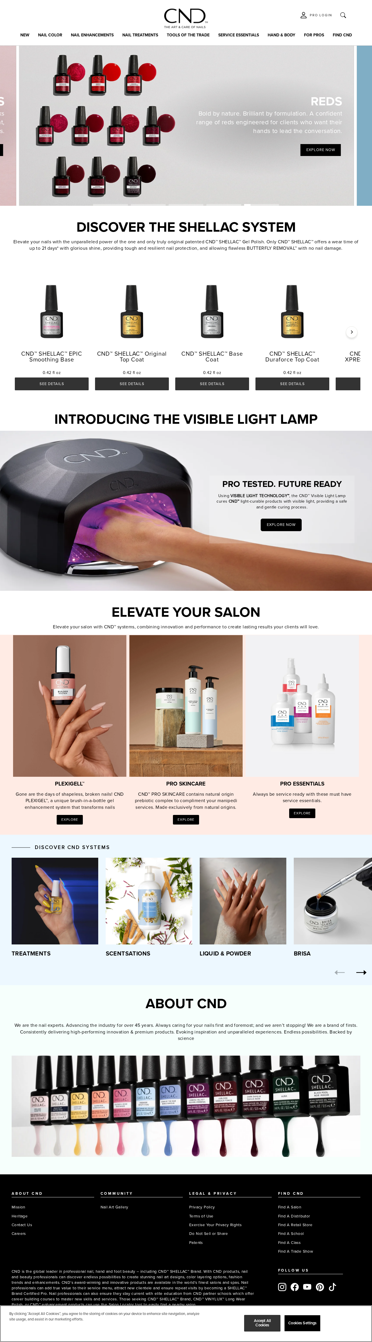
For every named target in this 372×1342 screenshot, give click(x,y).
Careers (19, 1233)
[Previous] (340, 972)
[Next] (351, 332)
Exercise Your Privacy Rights (215, 1224)
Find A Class (289, 1242)
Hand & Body (281, 35)
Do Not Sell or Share (208, 1233)
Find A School (291, 1233)
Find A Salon (289, 1207)
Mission (18, 1207)
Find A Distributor (294, 1216)
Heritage (20, 1216)
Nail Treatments (140, 35)
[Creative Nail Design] (186, 18)
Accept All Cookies (262, 1323)
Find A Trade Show (295, 1251)
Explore (69, 820)
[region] (186, 1323)
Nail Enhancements (92, 35)
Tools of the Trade (188, 35)
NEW (24, 35)
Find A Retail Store (295, 1224)
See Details (52, 384)
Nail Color (50, 35)
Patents (196, 1242)
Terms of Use (201, 1216)
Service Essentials (238, 35)
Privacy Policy (202, 1207)
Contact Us (22, 1224)
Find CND (342, 35)
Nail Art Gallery (114, 1207)
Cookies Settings (302, 1323)
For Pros (314, 35)
